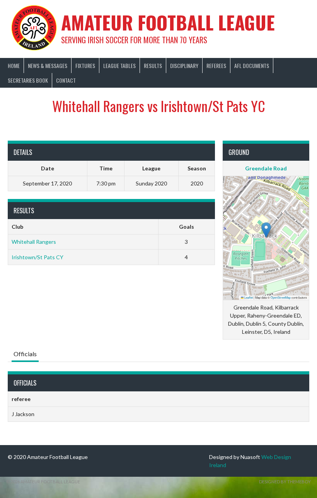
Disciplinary (184, 65)
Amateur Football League (168, 22)
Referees (216, 65)
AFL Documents (251, 65)
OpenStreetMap (281, 297)
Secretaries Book (28, 80)
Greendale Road (266, 168)
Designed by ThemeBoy (285, 481)
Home (14, 65)
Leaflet (248, 297)
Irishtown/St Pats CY (37, 257)
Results (153, 65)
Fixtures (85, 65)
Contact (66, 80)
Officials (25, 353)
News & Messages (47, 65)
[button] (266, 230)
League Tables (119, 65)
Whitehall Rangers (34, 241)
